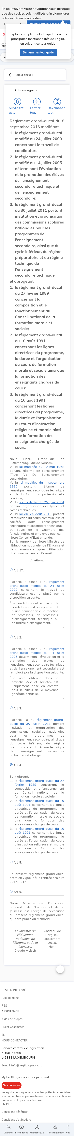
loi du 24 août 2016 (35, 514)
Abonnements (10, 998)
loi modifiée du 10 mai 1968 (41, 467)
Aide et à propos (12, 1019)
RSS (4, 1005)
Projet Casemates (13, 1027)
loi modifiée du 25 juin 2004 (42, 502)
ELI (4, 1035)
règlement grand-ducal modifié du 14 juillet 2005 (37, 653)
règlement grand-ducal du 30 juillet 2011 (37, 722)
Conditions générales (15, 1112)
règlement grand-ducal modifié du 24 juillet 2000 (37, 585)
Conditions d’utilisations (16, 1119)
